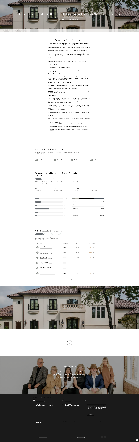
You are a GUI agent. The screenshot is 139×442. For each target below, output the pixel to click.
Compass (72, 421)
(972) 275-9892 (68, 401)
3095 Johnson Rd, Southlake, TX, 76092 (46, 248)
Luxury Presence (43, 437)
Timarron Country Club (72, 98)
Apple (81, 85)
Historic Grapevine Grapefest (56, 105)
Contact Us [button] (69, 382)
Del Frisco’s (50, 91)
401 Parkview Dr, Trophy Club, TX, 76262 (46, 258)
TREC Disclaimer (48, 430)
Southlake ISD (53, 129)
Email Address (90, 402)
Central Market (57, 86)
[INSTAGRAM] (105, 437)
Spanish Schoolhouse (54, 126)
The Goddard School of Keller (56, 123)
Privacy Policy (98, 410)
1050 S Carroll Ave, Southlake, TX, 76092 (46, 263)
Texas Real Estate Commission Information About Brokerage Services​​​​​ (57, 429)
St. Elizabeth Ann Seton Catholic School (58, 120)
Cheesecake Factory (73, 85)
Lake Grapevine (53, 112)
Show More (69, 279)
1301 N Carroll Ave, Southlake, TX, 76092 (46, 268)
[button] (133, 30)
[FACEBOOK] (102, 437)
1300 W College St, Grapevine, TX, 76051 (46, 253)
